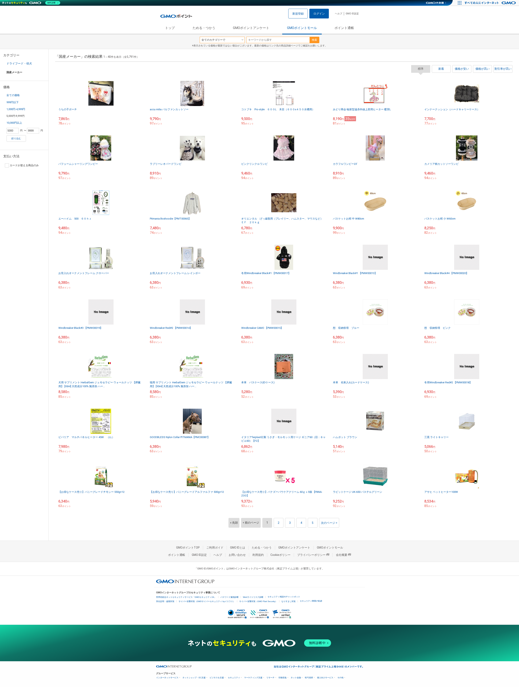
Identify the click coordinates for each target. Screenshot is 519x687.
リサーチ (270, 677)
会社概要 (341, 554)
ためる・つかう (204, 28)
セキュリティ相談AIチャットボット (284, 597)
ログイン (319, 13)
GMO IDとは (237, 547)
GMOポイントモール (302, 28)
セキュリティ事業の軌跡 (311, 601)
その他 (340, 677)
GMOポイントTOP (188, 547)
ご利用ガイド (214, 547)
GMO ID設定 (352, 13)
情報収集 (283, 677)
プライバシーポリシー (311, 554)
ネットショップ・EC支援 (194, 677)
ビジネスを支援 (217, 677)
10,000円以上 (14, 122)
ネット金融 (296, 677)
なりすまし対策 (288, 601)
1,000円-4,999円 (15, 109)
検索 (314, 39)
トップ (170, 28)
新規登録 (298, 13)
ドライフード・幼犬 (19, 63)
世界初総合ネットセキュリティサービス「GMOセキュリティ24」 (186, 597)
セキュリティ (234, 677)
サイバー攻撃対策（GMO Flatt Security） (258, 601)
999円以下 (12, 102)
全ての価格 (13, 95)
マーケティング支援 (253, 677)
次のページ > (329, 522)
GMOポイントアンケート (251, 28)
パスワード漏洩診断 (229, 597)
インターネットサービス (167, 677)
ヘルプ (338, 13)
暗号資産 (309, 677)
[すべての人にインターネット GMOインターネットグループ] (490, 3)
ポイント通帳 (344, 28)
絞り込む (16, 138)
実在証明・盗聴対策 (165, 601)
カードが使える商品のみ (24, 165)
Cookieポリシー (280, 554)
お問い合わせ (237, 554)
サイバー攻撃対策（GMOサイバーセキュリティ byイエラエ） (207, 601)
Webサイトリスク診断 (253, 597)
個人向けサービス (325, 677)
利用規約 (258, 554)
